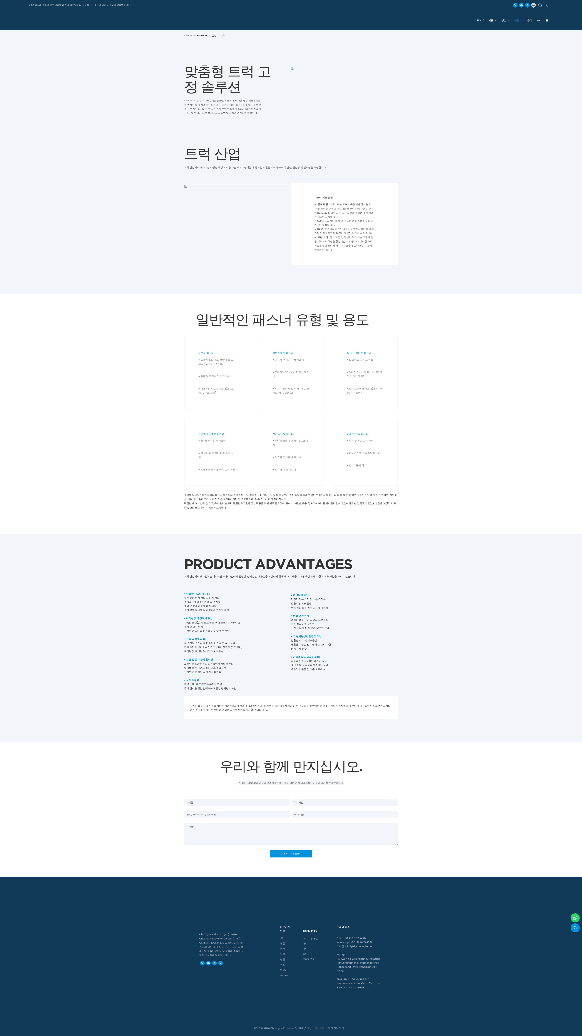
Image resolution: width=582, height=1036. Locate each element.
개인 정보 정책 (336, 1028)
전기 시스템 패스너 (283, 434)
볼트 (305, 953)
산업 (214, 35)
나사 (305, 943)
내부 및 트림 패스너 (357, 434)
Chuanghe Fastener (196, 35)
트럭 (223, 35)
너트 (305, 948)
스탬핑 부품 (309, 958)
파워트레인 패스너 (283, 353)
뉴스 (282, 964)
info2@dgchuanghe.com (359, 946)
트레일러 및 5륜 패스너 (211, 434)
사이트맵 (319, 1028)
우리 (282, 954)
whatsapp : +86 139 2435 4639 (354, 942)
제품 (282, 943)
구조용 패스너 (206, 353)
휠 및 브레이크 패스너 (359, 353)
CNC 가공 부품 (310, 938)
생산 (282, 948)
